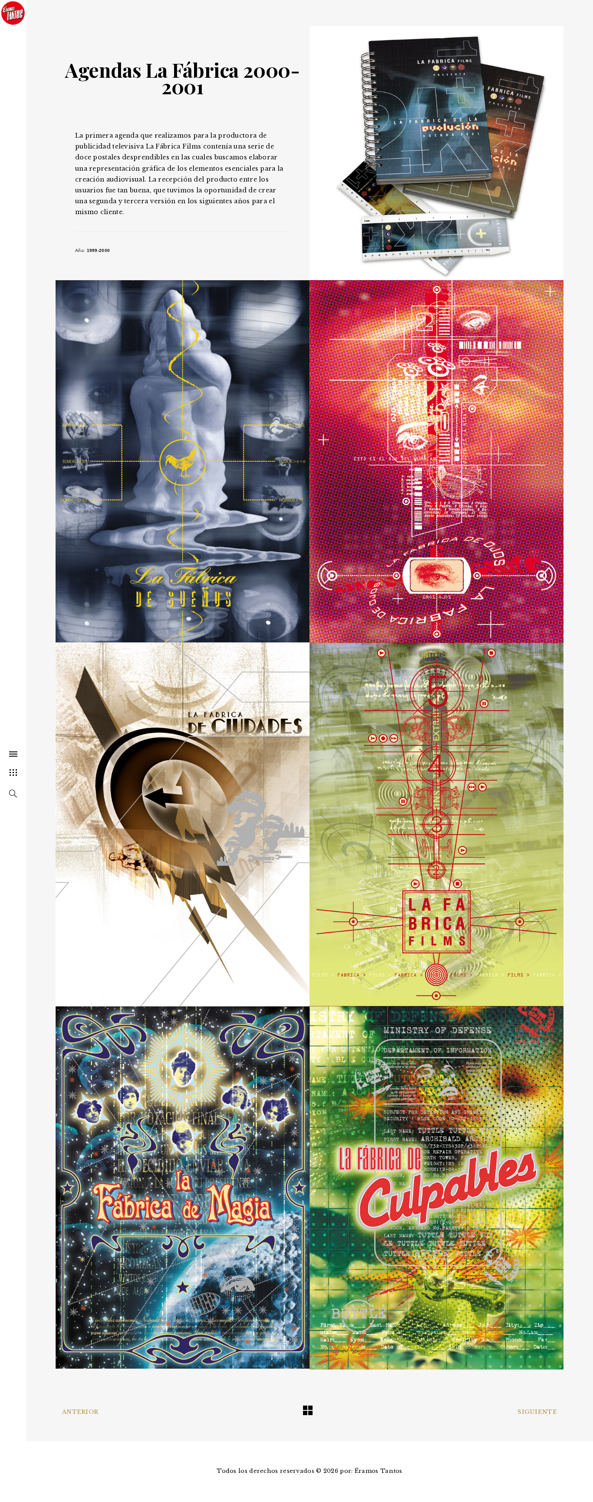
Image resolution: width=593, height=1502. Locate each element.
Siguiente (537, 1412)
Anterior (80, 1412)
